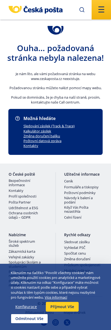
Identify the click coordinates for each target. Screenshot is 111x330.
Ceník (68, 181)
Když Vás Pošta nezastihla (76, 209)
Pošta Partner (20, 202)
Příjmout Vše (62, 306)
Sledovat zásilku (77, 242)
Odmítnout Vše (29, 318)
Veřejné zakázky (21, 257)
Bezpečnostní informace (19, 183)
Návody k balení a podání (78, 200)
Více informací (56, 297)
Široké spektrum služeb (22, 243)
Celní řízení (72, 217)
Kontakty (30, 145)
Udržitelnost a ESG (23, 208)
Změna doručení (77, 259)
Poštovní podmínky (80, 193)
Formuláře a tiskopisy (81, 187)
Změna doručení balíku (41, 136)
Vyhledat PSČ (74, 248)
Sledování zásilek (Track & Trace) (49, 126)
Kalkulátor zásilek (37, 131)
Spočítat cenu (75, 253)
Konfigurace (26, 306)
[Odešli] (82, 9)
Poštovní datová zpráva (42, 140)
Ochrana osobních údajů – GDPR (23, 215)
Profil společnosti (22, 196)
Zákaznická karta (22, 251)
